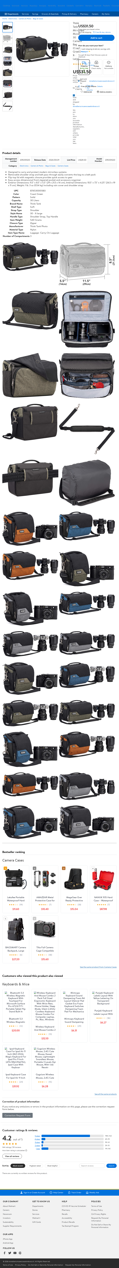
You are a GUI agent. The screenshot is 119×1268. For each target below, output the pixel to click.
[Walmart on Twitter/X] (9, 1253)
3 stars (37, 1142)
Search (111, 1165)
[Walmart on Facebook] (4, 1253)
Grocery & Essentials (50, 14)
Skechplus (88, 6)
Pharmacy (84, 14)
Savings (35, 14)
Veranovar (24, 6)
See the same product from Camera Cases (98, 967)
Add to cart (96, 37)
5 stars (37, 1136)
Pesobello (106, 6)
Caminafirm (79, 6)
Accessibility (67, 1218)
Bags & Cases (38, 18)
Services (25, 14)
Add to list (88, 91)
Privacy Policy (97, 1210)
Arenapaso (42, 6)
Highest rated (35, 1165)
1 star (38, 1149)
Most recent (18, 1165)
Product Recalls (68, 1222)
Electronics (13, 18)
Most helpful (52, 1165)
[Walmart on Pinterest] (20, 1253)
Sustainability (8, 1222)
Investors (6, 1218)
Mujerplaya (33, 6)
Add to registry (106, 91)
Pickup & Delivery (69, 14)
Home (4, 18)
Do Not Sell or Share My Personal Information (101, 1225)
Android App (8, 1243)
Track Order (76, 1192)
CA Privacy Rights (98, 1214)
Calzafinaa (6, 6)
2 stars (37, 1145)
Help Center (58, 1192)
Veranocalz (15, 6)
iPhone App (7, 1239)
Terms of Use (96, 1206)
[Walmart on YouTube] (15, 1253)
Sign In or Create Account (34, 1192)
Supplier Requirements (12, 1226)
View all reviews (12, 1156)
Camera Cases (63, 166)
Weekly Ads (94, 1192)
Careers (95, 14)
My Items (105, 14)
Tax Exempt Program (70, 1226)
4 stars (37, 1139)
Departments (13, 14)
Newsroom (7, 1214)
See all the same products (106, 1094)
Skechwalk (97, 6)
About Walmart (9, 1206)
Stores (35, 1210)
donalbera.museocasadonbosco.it (86, 106)
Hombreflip (52, 6)
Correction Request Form (17, 1115)
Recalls (64, 1214)
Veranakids (61, 6)
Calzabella (70, 6)
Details (100, 86)
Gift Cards (36, 1222)
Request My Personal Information (99, 1219)
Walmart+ (36, 1218)
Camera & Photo (25, 18)
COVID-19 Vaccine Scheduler (74, 1206)
